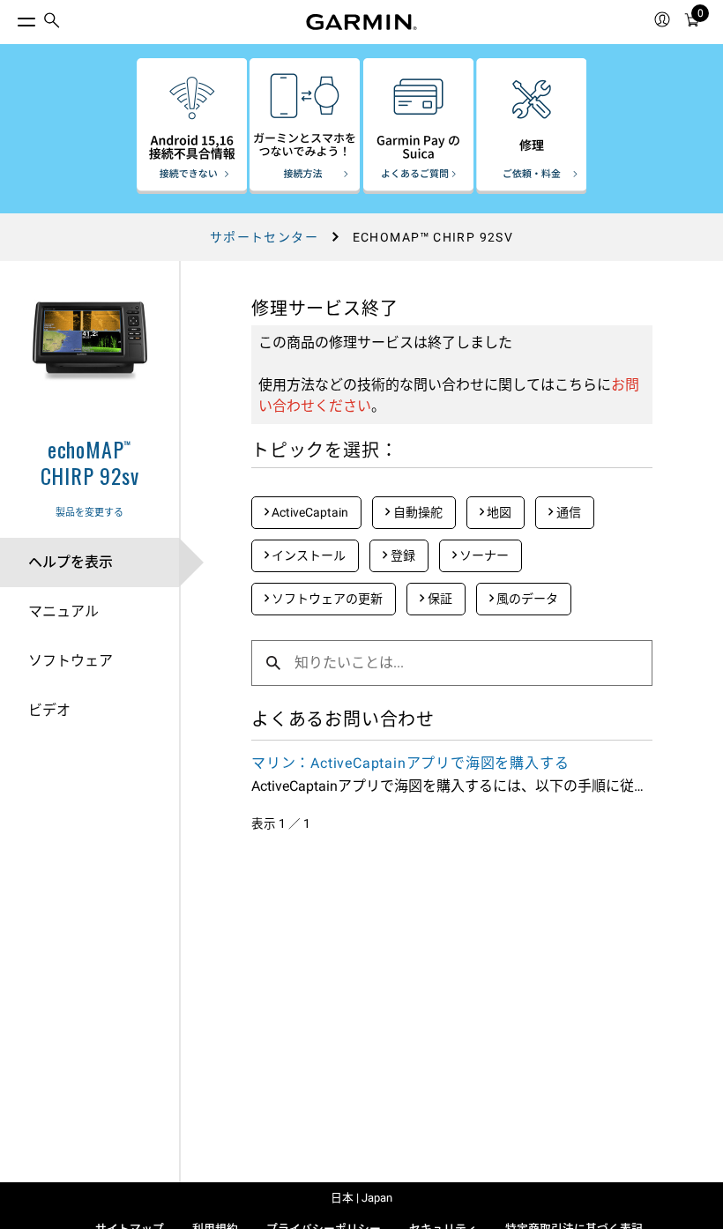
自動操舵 (417, 512)
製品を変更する (89, 512)
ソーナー (483, 555)
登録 (401, 555)
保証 (438, 599)
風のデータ (526, 599)
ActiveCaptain (308, 512)
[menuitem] (52, 22)
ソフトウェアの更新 (326, 599)
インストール (307, 555)
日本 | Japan (361, 1197)
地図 (497, 512)
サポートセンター (264, 237)
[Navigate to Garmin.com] (361, 22)
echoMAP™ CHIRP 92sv (90, 462)
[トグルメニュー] (10, 17)
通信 (567, 512)
